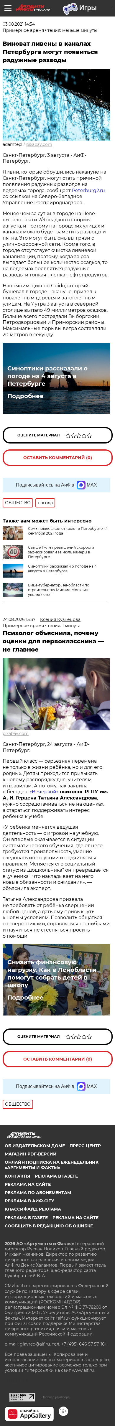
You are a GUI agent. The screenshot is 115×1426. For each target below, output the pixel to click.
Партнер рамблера (56, 1397)
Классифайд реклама (33, 1209)
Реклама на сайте (28, 1184)
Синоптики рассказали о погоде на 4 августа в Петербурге (47, 376)
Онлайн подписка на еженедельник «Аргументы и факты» (51, 1165)
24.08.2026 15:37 (19, 619)
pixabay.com (39, 144)
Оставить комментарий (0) (57, 457)
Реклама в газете (56, 1176)
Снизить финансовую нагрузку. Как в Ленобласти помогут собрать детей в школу (51, 974)
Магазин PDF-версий (31, 1154)
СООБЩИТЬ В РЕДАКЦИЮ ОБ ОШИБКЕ (49, 1226)
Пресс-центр (85, 1145)
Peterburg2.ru (88, 190)
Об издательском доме (35, 1145)
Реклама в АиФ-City (29, 1201)
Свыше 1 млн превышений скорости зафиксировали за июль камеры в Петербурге (61, 552)
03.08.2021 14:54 (19, 24)
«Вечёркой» (44, 791)
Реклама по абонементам (38, 1192)
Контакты (17, 1176)
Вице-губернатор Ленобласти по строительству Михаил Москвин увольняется (58, 590)
